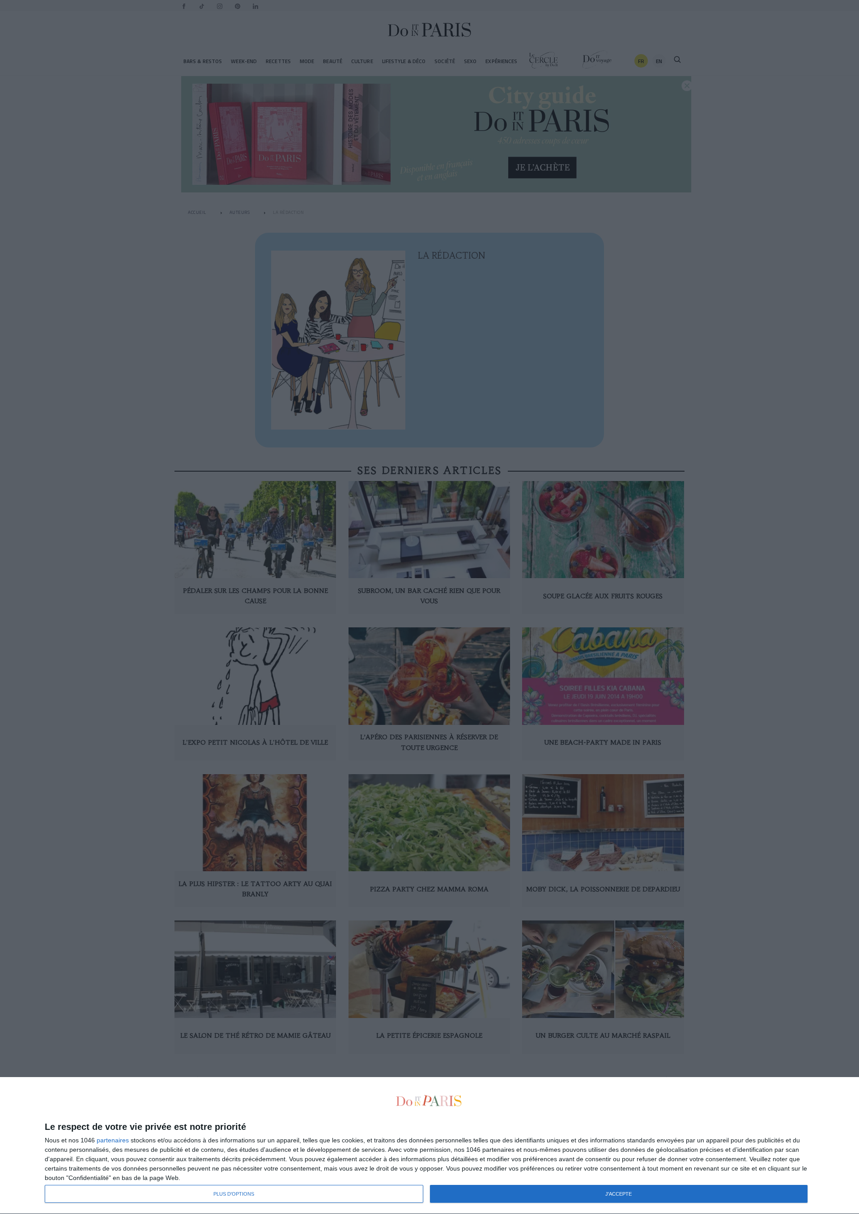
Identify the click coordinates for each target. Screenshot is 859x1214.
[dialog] (429, 1146)
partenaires (113, 1140)
